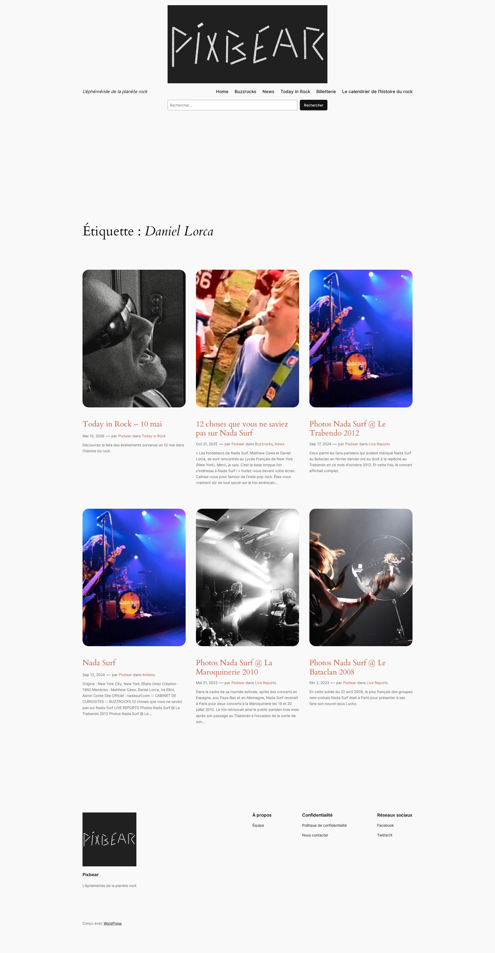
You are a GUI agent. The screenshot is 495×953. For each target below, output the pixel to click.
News (279, 444)
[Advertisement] (247, 157)
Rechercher (313, 105)
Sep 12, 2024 (93, 674)
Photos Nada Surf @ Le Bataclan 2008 (347, 668)
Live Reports (379, 444)
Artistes (148, 674)
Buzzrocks (264, 444)
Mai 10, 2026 (93, 436)
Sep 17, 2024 (320, 444)
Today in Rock (154, 436)
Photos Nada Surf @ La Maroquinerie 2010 (234, 668)
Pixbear (124, 436)
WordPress (113, 923)
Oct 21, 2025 (207, 444)
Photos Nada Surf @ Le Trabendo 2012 (347, 429)
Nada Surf (98, 663)
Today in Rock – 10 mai (122, 424)
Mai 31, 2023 (207, 682)
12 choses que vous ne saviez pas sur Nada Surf (242, 429)
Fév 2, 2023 (319, 682)
